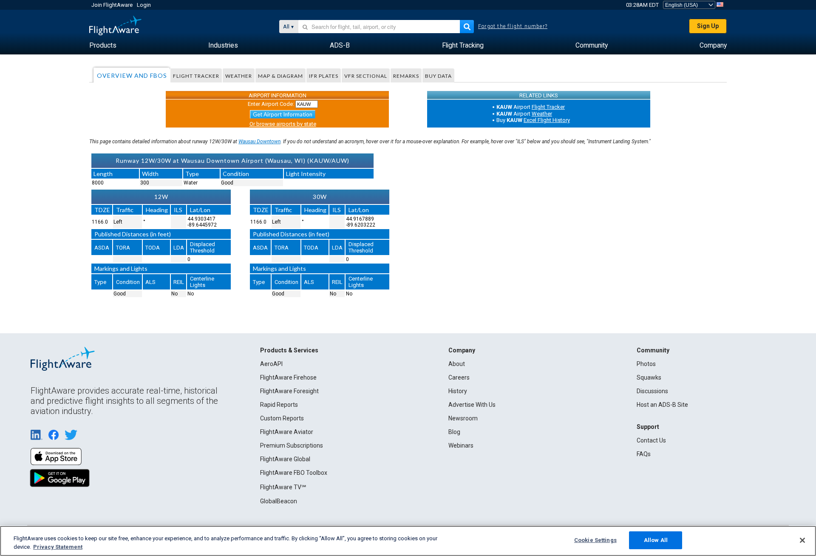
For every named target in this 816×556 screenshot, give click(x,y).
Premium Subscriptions (291, 445)
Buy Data (438, 76)
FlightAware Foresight (289, 391)
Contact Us (651, 440)
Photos (646, 363)
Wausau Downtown (259, 142)
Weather (238, 76)
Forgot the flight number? (512, 26)
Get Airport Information (282, 114)
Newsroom (463, 418)
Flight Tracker (196, 76)
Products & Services (289, 350)
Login (144, 5)
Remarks (406, 76)
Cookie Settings (595, 540)
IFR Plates (323, 76)
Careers (459, 377)
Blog (454, 431)
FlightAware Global (285, 459)
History (457, 391)
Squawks (649, 377)
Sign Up (708, 26)
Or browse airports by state (282, 124)
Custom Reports (282, 418)
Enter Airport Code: (271, 104)
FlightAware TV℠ (283, 487)
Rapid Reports (279, 404)
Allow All (656, 540)
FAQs (644, 454)
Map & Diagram (280, 76)
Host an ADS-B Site (662, 404)
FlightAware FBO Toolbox (293, 472)
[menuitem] (103, 45)
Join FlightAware (112, 5)
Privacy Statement (57, 547)
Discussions (652, 391)
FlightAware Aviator (286, 431)
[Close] (802, 540)
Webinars (460, 445)
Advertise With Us (472, 404)
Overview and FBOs (132, 75)
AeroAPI (271, 363)
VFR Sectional (365, 76)
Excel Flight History (547, 120)
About (456, 363)
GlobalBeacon (278, 501)
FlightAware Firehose (288, 377)
